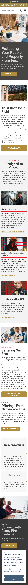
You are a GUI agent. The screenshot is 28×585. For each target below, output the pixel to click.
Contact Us (9, 545)
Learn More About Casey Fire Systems (14, 148)
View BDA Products (7, 317)
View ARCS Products (8, 275)
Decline (14, 579)
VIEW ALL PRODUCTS (10, 429)
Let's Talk (9, 74)
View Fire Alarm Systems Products (12, 232)
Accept (14, 576)
